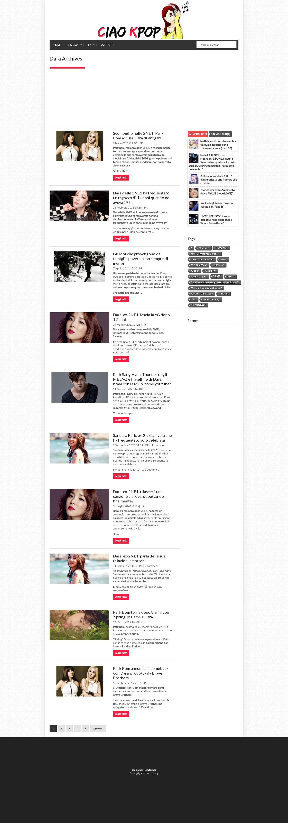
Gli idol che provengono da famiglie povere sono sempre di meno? (140, 258)
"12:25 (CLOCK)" (211, 299)
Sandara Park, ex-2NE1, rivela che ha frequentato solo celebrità (142, 437)
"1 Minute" (219, 265)
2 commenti (152, 565)
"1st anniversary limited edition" (215, 282)
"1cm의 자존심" (199, 277)
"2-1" (193, 299)
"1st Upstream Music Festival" (206, 288)
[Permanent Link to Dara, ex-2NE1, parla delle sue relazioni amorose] (79, 569)
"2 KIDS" (224, 294)
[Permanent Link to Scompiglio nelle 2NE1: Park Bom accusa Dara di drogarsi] (79, 146)
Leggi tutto (121, 177)
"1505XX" (198, 305)
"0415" (223, 259)
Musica (71, 45)
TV (87, 45)
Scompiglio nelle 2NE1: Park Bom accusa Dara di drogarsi (138, 135)
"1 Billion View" (199, 265)
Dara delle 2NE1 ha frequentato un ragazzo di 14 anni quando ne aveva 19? (141, 198)
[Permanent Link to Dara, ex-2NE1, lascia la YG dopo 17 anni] (79, 327)
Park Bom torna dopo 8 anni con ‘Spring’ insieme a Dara (141, 614)
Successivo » (98, 728)
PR (141, 143)
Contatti (107, 44)
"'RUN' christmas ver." (202, 259)
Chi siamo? (137, 769)
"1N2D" (231, 277)
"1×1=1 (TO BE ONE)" (202, 294)
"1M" (217, 276)
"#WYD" (222, 247)
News (57, 44)
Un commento (159, 445)
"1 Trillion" (210, 271)
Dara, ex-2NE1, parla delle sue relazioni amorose (139, 558)
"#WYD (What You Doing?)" (205, 254)
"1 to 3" (195, 271)
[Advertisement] (144, 97)
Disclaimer (150, 769)
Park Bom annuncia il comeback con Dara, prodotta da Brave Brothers (140, 673)
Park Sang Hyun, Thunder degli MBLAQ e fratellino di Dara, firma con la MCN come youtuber (142, 379)
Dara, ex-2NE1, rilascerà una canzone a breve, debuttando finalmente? (138, 496)
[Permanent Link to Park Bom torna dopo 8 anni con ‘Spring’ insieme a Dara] (79, 625)
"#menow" (204, 248)
